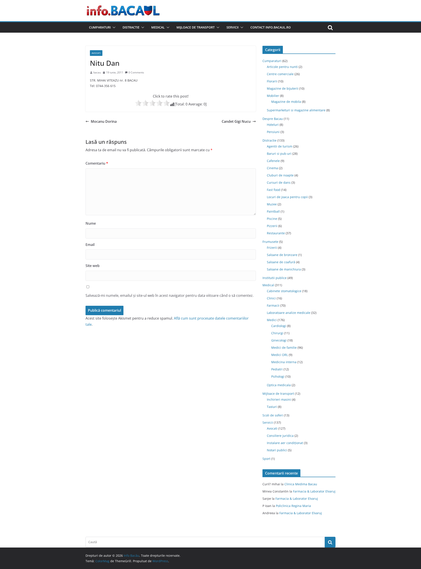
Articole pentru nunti (282, 67)
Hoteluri (273, 125)
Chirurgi (277, 333)
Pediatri (277, 369)
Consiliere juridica (280, 436)
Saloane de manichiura (284, 269)
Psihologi (277, 376)
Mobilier (273, 96)
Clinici (271, 298)
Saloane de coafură (281, 262)
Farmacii (273, 305)
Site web (93, 265)
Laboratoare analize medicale (288, 313)
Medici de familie (284, 347)
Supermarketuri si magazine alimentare (296, 110)
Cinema (272, 168)
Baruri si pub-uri (279, 153)
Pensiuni (273, 132)
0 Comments (136, 72)
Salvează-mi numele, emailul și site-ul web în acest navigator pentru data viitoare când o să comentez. (169, 295)
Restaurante (276, 233)
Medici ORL (279, 355)
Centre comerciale (280, 74)
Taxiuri (272, 407)
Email (90, 244)
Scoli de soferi (272, 415)
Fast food (273, 190)
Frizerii (272, 247)
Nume (91, 223)
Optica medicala (279, 385)
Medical (158, 27)
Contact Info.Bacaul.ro (270, 27)
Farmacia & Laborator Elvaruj (314, 491)
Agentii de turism (279, 146)
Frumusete (270, 242)
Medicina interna (283, 362)
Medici (272, 320)
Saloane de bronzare (282, 255)
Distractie (131, 27)
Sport (266, 459)
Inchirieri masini (279, 399)
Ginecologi (279, 340)
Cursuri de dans (279, 182)
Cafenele (273, 161)
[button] (113, 27)
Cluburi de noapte (280, 175)
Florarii (272, 81)
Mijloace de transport (196, 27)
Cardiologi (278, 326)
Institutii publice (274, 278)
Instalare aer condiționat (285, 443)
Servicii (233, 27)
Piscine (272, 219)
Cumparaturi (100, 27)
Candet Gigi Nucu (236, 121)
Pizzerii (272, 226)
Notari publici (277, 450)
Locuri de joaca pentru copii (287, 197)
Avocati (96, 53)
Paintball (273, 211)
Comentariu (97, 163)
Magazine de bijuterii (282, 88)
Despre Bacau (272, 119)
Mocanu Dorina (104, 121)
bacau (97, 72)
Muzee (272, 204)
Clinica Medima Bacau (300, 484)
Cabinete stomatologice (284, 291)
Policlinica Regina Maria (293, 506)
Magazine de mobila (286, 102)
